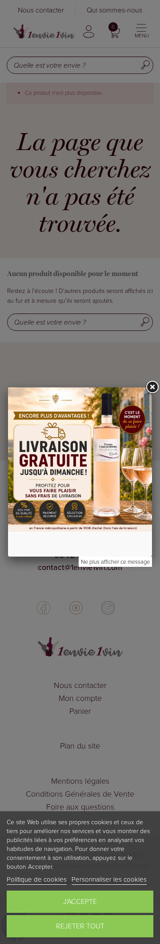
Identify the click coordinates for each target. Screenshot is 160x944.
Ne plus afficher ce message (115, 561)
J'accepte (80, 901)
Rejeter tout (80, 926)
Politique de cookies (37, 879)
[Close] (152, 387)
